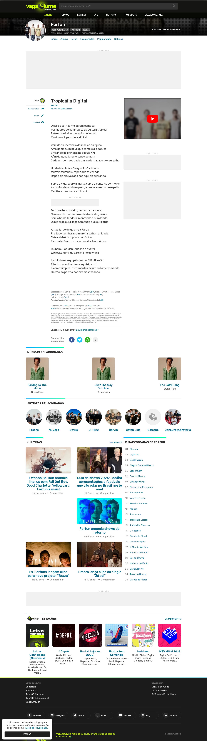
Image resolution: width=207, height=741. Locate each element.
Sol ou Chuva (137, 558)
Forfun (58, 24)
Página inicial (56, 33)
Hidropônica (136, 492)
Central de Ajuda (160, 686)
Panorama (135, 514)
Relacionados (87, 39)
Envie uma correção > (87, 329)
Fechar (27, 734)
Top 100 (64, 14)
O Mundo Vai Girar (139, 547)
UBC (92, 292)
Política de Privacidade (164, 694)
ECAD (53, 308)
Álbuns (64, 39)
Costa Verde (136, 460)
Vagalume (41, 6)
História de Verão (139, 552)
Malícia (133, 509)
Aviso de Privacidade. (36, 727)
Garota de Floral (138, 536)
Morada (134, 449)
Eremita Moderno (139, 503)
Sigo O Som (136, 471)
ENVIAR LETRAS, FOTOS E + (167, 29)
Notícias (111, 14)
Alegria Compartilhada (142, 465)
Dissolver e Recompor (141, 487)
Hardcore (75, 30)
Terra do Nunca (138, 574)
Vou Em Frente (137, 498)
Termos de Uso (159, 690)
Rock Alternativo (60, 30)
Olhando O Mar (137, 481)
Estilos (82, 14)
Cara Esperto (137, 568)
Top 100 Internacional (37, 698)
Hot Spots (131, 14)
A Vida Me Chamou (140, 525)
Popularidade (104, 39)
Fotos (74, 39)
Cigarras (134, 454)
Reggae (86, 30)
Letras (54, 39)
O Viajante (135, 530)
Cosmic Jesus (137, 476)
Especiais (31, 686)
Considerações (138, 541)
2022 (65, 306)
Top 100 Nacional (35, 694)
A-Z (96, 14)
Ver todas (114, 442)
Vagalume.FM (153, 14)
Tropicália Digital (139, 519)
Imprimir (37, 122)
